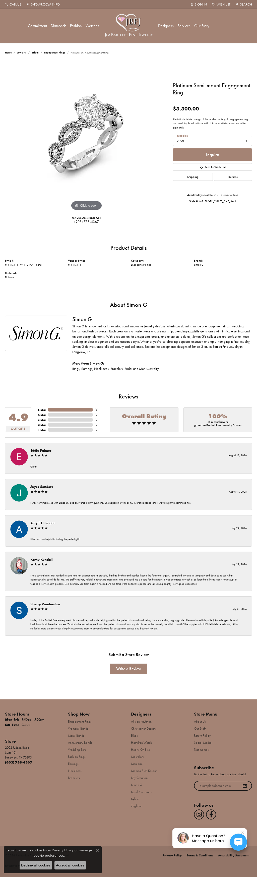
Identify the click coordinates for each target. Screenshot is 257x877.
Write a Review (128, 668)
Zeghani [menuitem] (136, 806)
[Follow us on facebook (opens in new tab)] (211, 814)
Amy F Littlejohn (42, 523)
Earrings (86, 369)
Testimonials (202, 749)
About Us (200, 721)
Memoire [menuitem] (137, 764)
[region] (86, 136)
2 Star (42, 425)
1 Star (42, 430)
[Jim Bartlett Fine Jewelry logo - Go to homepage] (128, 26)
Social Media (203, 742)
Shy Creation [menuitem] (139, 778)
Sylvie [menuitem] (135, 799)
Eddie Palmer (40, 450)
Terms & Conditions (200, 855)
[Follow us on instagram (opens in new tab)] (199, 814)
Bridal (35, 52)
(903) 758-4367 (86, 221)
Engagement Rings (54, 52)
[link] (13, 4)
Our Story (201, 25)
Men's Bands (76, 735)
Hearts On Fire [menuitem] (140, 749)
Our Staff (200, 728)
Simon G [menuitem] (136, 785)
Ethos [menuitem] (134, 735)
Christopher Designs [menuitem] (144, 728)
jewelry (21, 52)
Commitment (37, 25)
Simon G (199, 264)
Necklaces (101, 369)
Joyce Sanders (41, 486)
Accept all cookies (70, 865)
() (96, 410)
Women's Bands (78, 728)
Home (8, 52)
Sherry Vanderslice (45, 604)
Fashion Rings (77, 756)
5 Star (42, 410)
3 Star (42, 420)
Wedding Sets (77, 749)
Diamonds (58, 25)
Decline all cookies (35, 865)
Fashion (76, 25)
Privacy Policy (172, 855)
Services (183, 25)
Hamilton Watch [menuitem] (141, 742)
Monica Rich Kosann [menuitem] (144, 771)
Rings (76, 369)
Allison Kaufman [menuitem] (141, 721)
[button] (198, 4)
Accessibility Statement (233, 855)
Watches (92, 25)
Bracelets (116, 369)
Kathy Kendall (41, 559)
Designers (166, 25)
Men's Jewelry (149, 369)
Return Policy (202, 735)
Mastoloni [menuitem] (137, 756)
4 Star (42, 415)
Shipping (193, 177)
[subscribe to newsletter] (244, 785)
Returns (233, 177)
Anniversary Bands (80, 742)
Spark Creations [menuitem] (141, 792)
